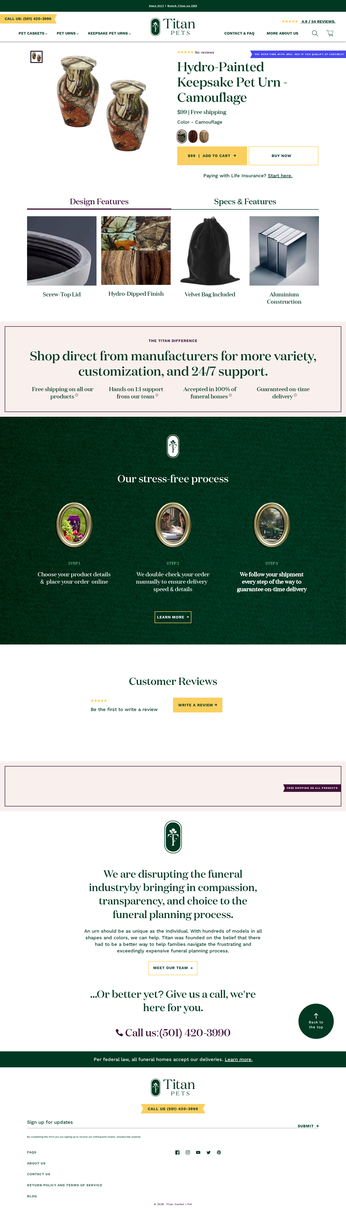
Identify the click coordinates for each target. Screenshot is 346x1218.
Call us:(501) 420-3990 (177, 1032)
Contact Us (38, 1174)
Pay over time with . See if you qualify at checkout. (300, 54)
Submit (306, 1126)
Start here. (280, 175)
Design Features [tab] (99, 200)
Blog (32, 1196)
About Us (36, 1163)
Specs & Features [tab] (245, 200)
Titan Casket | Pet (179, 1204)
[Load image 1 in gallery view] (36, 57)
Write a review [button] (195, 705)
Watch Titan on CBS (182, 5)
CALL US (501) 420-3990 (173, 1109)
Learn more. (239, 1059)
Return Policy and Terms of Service (64, 1185)
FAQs (31, 1152)
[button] (31, 33)
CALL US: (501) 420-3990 (28, 18)
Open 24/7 (156, 5)
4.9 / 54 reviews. (317, 21)
